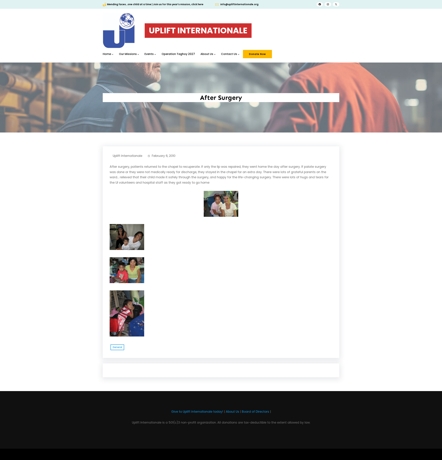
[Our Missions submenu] (138, 54)
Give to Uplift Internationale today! (197, 412)
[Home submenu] (112, 54)
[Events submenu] (155, 54)
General (117, 347)
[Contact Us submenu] (238, 54)
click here (197, 4)
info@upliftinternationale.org (239, 4)
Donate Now (257, 54)
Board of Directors (255, 412)
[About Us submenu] (215, 54)
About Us (232, 412)
